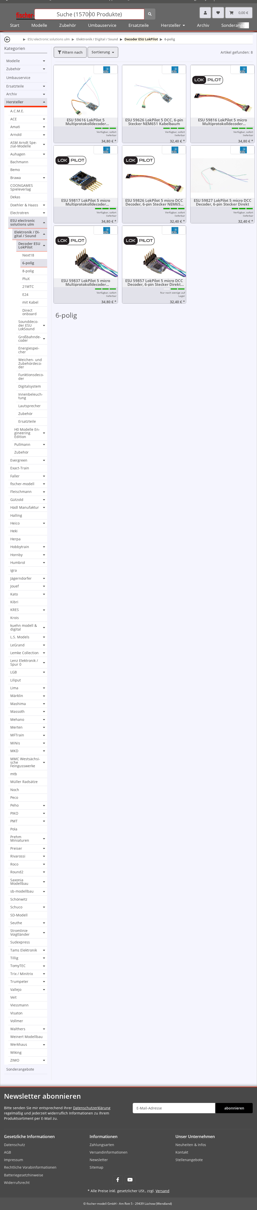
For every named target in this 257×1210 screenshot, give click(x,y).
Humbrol (17, 562)
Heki (14, 531)
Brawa (15, 178)
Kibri (14, 601)
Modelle (13, 61)
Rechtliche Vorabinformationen (30, 1167)
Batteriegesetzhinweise (23, 1175)
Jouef (14, 586)
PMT (14, 821)
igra (13, 570)
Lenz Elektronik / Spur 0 (24, 662)
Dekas (15, 197)
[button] (205, 13)
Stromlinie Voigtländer (20, 932)
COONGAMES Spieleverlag (21, 187)
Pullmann (22, 444)
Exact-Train (19, 468)
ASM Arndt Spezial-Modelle (23, 144)
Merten (16, 727)
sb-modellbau (22, 891)
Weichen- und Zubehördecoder (30, 363)
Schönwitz (18, 899)
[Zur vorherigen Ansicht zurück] (7, 39)
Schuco (16, 907)
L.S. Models (19, 637)
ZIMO (14, 1060)
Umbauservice (18, 77)
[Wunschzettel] (218, 13)
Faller (15, 476)
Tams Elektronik (23, 950)
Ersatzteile (15, 86)
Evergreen (18, 460)
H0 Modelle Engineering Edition (27, 433)
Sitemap (96, 1167)
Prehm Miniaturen (19, 838)
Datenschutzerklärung (91, 1107)
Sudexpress (20, 942)
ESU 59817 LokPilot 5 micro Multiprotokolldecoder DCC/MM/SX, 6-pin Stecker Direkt (85, 202)
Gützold (16, 499)
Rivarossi (17, 856)
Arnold (16, 134)
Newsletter (99, 1159)
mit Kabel (30, 302)
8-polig (28, 271)
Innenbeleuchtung (30, 396)
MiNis (15, 743)
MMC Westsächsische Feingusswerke (25, 762)
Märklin (16, 696)
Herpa (15, 539)
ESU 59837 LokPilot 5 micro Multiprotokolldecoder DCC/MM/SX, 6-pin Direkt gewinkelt (85, 282)
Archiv (11, 94)
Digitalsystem (29, 386)
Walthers (17, 1029)
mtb (13, 773)
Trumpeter (19, 981)
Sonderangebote (20, 1069)
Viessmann (19, 1005)
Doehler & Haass (24, 205)
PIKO (14, 813)
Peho (14, 805)
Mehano (17, 719)
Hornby (16, 555)
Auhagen (17, 154)
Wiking (16, 1052)
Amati (15, 127)
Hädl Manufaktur (24, 507)
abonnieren (234, 1108)
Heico (15, 523)
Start (14, 25)
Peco (14, 797)
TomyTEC (18, 966)
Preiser (16, 848)
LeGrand (17, 645)
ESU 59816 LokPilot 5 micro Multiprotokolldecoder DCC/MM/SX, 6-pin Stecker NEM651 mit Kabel (222, 122)
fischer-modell (22, 484)
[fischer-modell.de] (34, 14)
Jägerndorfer (21, 578)
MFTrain (17, 735)
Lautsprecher (29, 405)
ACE (13, 119)
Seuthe (16, 923)
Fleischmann (21, 491)
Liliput (15, 680)
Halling (16, 515)
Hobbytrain (19, 547)
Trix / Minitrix (21, 974)
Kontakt (181, 1152)
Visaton (16, 1013)
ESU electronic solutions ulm (22, 222)
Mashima (18, 704)
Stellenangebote (189, 1159)
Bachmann (19, 161)
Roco (14, 864)
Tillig (14, 958)
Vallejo (15, 989)
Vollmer (16, 1020)
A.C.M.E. (17, 111)
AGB (7, 1152)
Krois (14, 617)
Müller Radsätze (24, 781)
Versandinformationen (108, 1152)
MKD (14, 751)
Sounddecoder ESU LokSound (28, 325)
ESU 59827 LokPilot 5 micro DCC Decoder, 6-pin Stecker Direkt (222, 202)
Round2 (16, 872)
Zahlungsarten (102, 1144)
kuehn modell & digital (23, 627)
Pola (13, 829)
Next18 (28, 255)
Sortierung (101, 52)
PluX (26, 278)
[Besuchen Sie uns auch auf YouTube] (130, 1179)
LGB (13, 672)
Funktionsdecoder (31, 376)
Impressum (13, 1159)
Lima (14, 688)
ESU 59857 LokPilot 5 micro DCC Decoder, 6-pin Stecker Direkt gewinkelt (154, 282)
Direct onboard (29, 312)
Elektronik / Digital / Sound (27, 234)
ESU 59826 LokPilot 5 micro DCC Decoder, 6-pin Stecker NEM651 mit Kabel (154, 202)
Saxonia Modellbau (19, 882)
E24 (25, 294)
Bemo (15, 169)
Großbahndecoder (29, 338)
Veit (13, 997)
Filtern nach (72, 52)
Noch (14, 789)
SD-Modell (19, 915)
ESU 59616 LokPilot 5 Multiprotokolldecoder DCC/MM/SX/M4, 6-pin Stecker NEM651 (85, 122)
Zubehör (13, 69)
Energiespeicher (28, 350)
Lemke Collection (24, 653)
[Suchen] (149, 14)
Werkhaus (18, 1044)
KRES (14, 610)
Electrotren (19, 213)
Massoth (17, 711)
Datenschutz (14, 1144)
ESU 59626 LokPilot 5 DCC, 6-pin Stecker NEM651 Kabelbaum (154, 122)
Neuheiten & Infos (190, 1144)
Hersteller (14, 102)
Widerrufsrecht (17, 1182)
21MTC (28, 286)
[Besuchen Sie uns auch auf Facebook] (117, 1179)
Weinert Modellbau (26, 1036)
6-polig (28, 263)
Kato (14, 594)
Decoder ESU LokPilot (29, 245)
